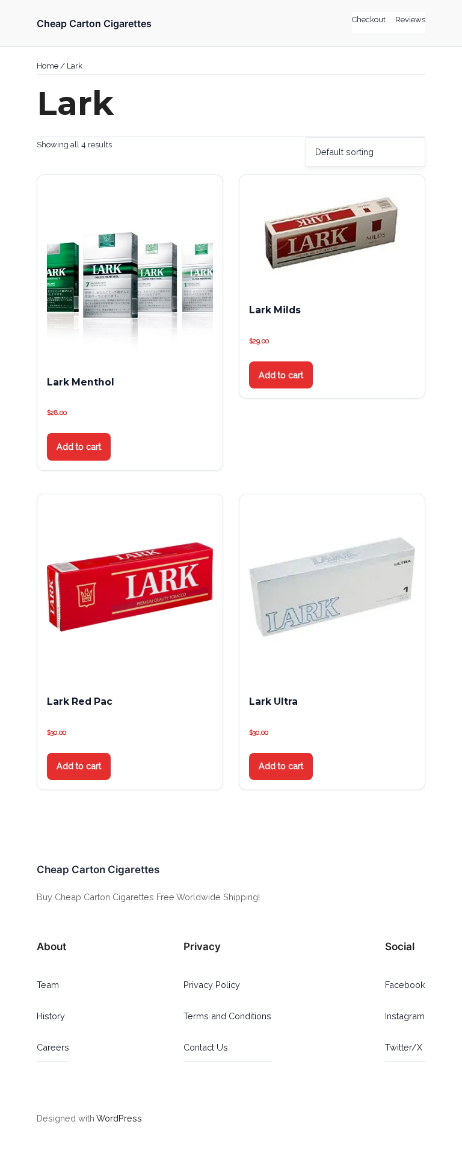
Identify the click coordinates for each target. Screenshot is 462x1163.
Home (47, 65)
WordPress (119, 1118)
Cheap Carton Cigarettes (94, 23)
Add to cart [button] (79, 446)
